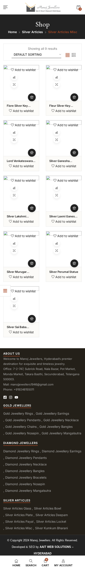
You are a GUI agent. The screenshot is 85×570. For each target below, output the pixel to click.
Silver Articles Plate (19, 515)
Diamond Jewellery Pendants (26, 458)
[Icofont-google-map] (22, 397)
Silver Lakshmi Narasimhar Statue (19, 218)
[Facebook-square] (5, 397)
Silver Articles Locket (51, 521)
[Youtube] (16, 397)
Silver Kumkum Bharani (51, 528)
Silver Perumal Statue (63, 271)
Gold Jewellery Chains (21, 426)
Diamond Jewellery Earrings (61, 451)
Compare (14, 77)
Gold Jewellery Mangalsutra (61, 433)
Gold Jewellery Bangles (56, 426)
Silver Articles (32, 32)
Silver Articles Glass (17, 508)
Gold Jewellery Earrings (52, 413)
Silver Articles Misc (18, 528)
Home (12, 32)
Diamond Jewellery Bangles (24, 471)
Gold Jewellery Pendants (23, 420)
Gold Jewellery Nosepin (22, 433)
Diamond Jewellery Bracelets (25, 477)
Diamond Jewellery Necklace (26, 464)
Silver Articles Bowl (47, 508)
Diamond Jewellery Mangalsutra (28, 490)
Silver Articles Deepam (52, 515)
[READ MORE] (32, 97)
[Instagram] (10, 397)
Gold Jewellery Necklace (61, 420)
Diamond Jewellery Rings (21, 451)
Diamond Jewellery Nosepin (25, 484)
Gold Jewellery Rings (18, 413)
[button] (78, 7)
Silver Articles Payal (19, 521)
